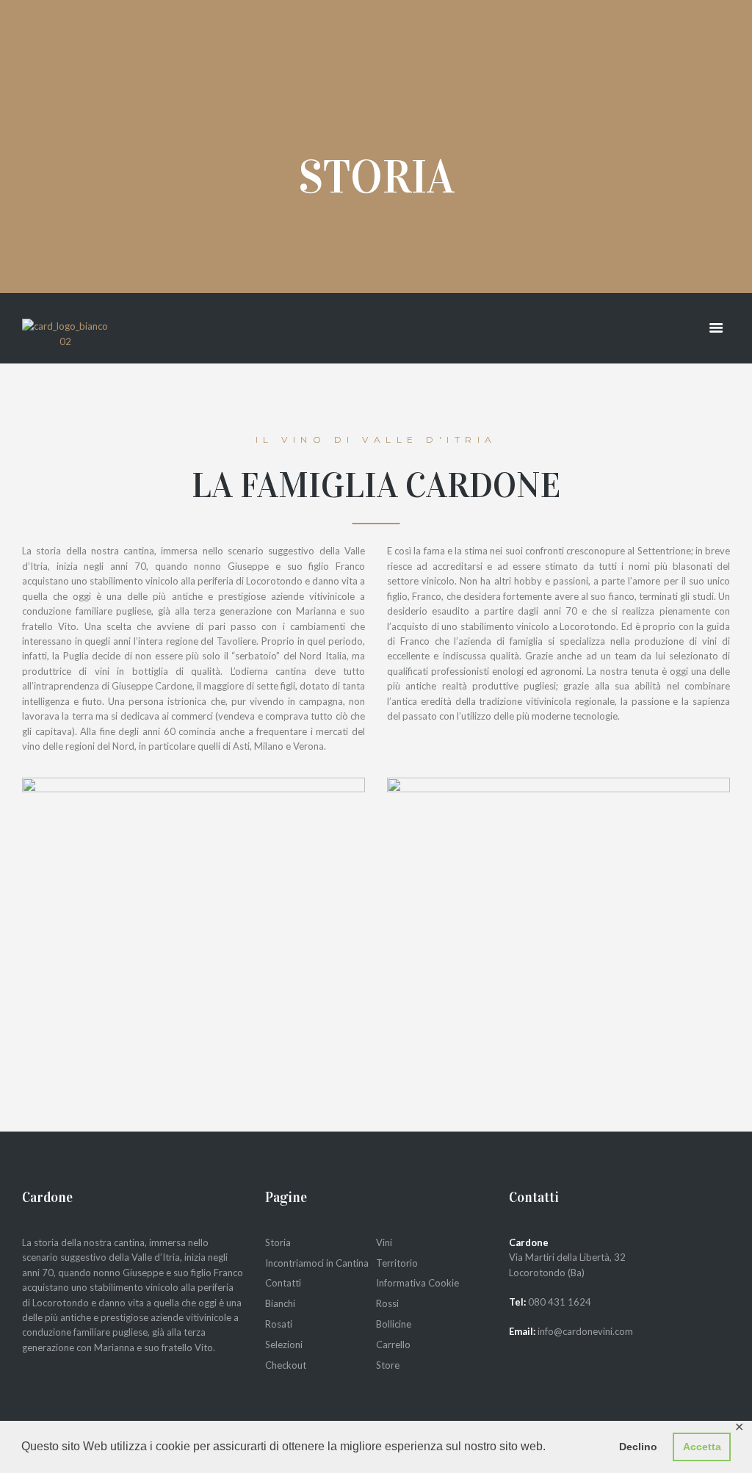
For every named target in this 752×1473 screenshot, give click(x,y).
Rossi (387, 1303)
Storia (278, 1242)
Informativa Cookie (417, 1283)
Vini (384, 1242)
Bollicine (393, 1324)
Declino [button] (638, 1446)
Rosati (278, 1324)
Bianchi (280, 1303)
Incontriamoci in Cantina (317, 1263)
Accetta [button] (702, 1446)
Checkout (285, 1365)
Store (388, 1365)
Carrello (393, 1344)
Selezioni (284, 1344)
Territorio (397, 1263)
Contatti (283, 1283)
